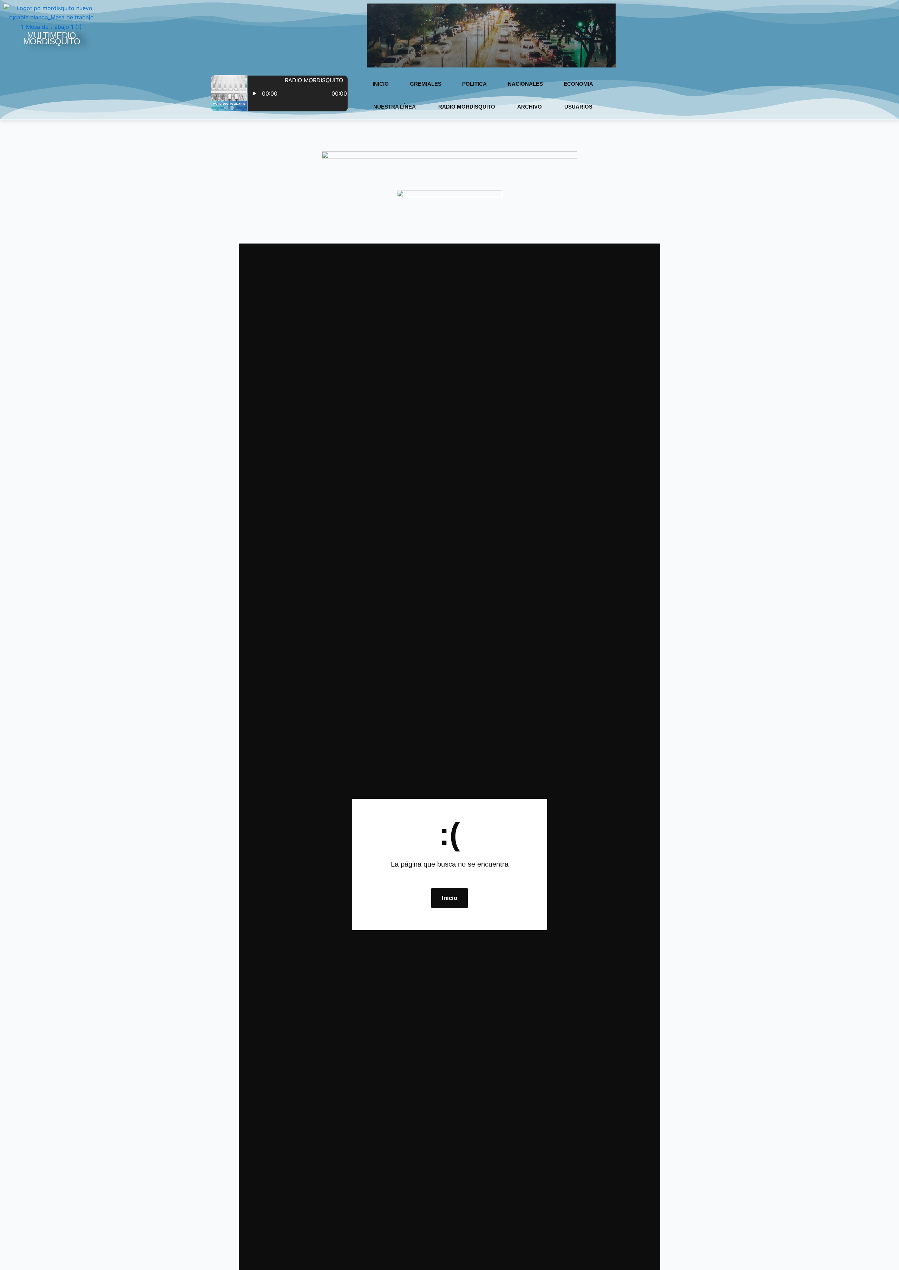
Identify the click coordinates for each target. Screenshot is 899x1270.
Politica (474, 84)
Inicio (381, 84)
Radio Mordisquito (466, 107)
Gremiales (425, 84)
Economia (578, 84)
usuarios (578, 107)
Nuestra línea (394, 107)
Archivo (529, 107)
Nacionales (525, 84)
